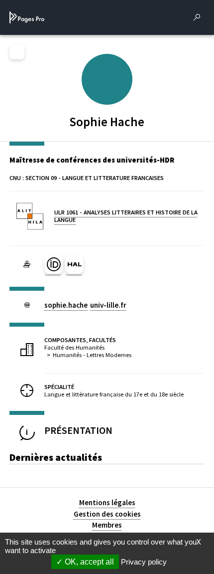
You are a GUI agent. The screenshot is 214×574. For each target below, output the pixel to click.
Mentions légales (107, 502)
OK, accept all (88, 562)
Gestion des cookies (107, 514)
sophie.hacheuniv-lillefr (85, 305)
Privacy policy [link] (144, 562)
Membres (107, 525)
